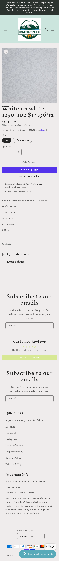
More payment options (29, 176)
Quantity (6, 146)
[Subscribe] (50, 325)
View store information (18, 191)
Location (10, 426)
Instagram (11, 439)
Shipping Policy (14, 451)
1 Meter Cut (22, 140)
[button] (5, 29)
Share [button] (8, 243)
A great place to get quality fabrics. (25, 420)
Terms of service (14, 445)
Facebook (10, 432)
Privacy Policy (13, 464)
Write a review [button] (29, 357)
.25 (6, 140)
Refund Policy (13, 457)
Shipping (6, 125)
